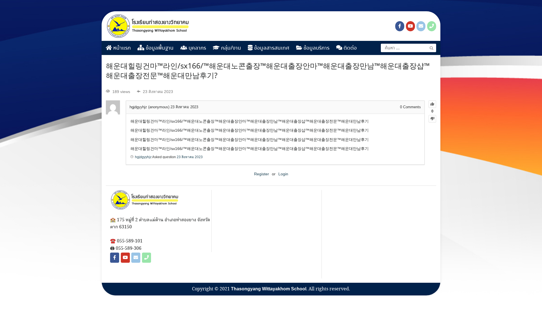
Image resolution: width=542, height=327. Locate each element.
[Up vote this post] (432, 104)
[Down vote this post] (432, 119)
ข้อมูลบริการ (315, 48)
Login (283, 174)
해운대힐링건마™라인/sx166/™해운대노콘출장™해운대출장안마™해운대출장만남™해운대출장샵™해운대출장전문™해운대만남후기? (268, 71)
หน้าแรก (121, 48)
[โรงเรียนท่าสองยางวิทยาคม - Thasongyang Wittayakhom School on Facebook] (399, 26)
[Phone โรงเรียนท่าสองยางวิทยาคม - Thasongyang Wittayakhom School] (431, 26)
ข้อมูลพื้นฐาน (159, 48)
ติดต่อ (349, 48)
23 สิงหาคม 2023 (190, 157)
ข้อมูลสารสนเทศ (271, 48)
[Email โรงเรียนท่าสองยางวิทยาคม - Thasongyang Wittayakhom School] (420, 26)
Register (261, 174)
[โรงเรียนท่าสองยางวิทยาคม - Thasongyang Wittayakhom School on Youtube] (410, 26)
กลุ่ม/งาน (230, 48)
